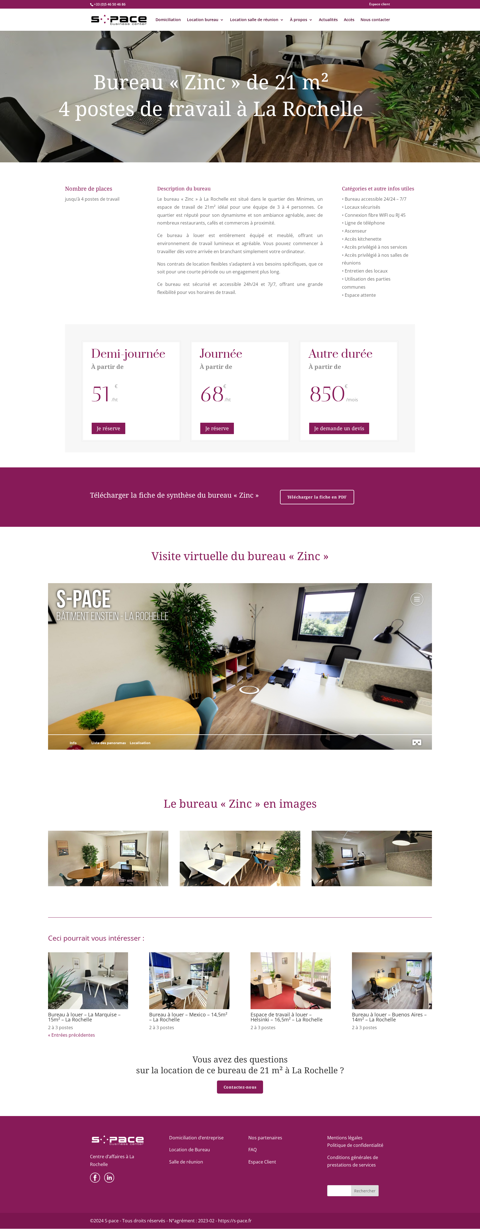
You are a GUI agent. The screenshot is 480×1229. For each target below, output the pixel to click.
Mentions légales (344, 1138)
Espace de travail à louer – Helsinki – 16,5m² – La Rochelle (286, 1017)
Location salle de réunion (254, 20)
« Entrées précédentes (71, 1035)
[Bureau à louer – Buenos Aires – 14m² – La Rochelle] (392, 980)
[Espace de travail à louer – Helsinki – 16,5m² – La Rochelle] (291, 980)
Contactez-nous (240, 1087)
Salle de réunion (186, 1162)
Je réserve (108, 428)
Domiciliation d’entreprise (196, 1138)
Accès (349, 20)
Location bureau (202, 20)
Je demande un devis (339, 428)
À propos (298, 20)
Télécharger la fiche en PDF (317, 497)
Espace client (379, 4)
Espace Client (262, 1162)
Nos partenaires (265, 1138)
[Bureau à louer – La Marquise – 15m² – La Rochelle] (88, 980)
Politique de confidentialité (355, 1145)
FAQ (252, 1150)
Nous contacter (375, 20)
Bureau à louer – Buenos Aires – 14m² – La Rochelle (389, 1017)
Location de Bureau (189, 1150)
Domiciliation (168, 20)
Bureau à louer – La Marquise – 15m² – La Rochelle (84, 1017)
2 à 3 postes (60, 1027)
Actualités (328, 20)
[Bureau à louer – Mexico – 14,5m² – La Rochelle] (189, 980)
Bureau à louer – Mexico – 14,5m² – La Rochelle (188, 1017)
